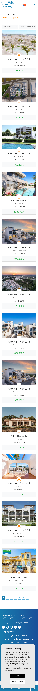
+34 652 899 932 (20, 642)
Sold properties (8, 632)
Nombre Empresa (10, 4)
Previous (4, 42)
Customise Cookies (17, 682)
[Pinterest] (20, 627)
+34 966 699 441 (20, 636)
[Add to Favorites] (19, 55)
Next (33, 42)
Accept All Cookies (17, 676)
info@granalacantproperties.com (20, 639)
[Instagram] (16, 627)
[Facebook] (3, 627)
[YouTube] (12, 627)
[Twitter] (8, 627)
